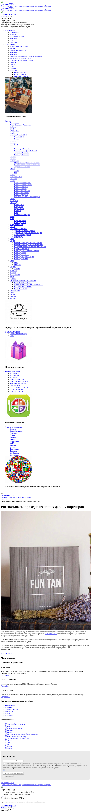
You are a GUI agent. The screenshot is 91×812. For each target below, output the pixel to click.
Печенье (8, 740)
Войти (3, 14)
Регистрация (11, 14)
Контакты (9, 711)
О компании (10, 705)
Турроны (8, 746)
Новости (8, 707)
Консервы (9, 730)
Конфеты (8, 732)
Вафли (7, 726)
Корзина (4, 16)
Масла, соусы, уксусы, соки (15, 736)
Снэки (7, 742)
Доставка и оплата (12, 709)
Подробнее (5, 675)
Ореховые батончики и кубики (17, 738)
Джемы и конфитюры (13, 728)
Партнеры (9, 715)
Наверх (3, 796)
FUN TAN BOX (51, 634)
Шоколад (8, 748)
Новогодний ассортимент (15, 724)
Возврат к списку (8, 653)
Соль (7, 744)
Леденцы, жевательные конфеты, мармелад (21, 734)
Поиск (7, 713)
